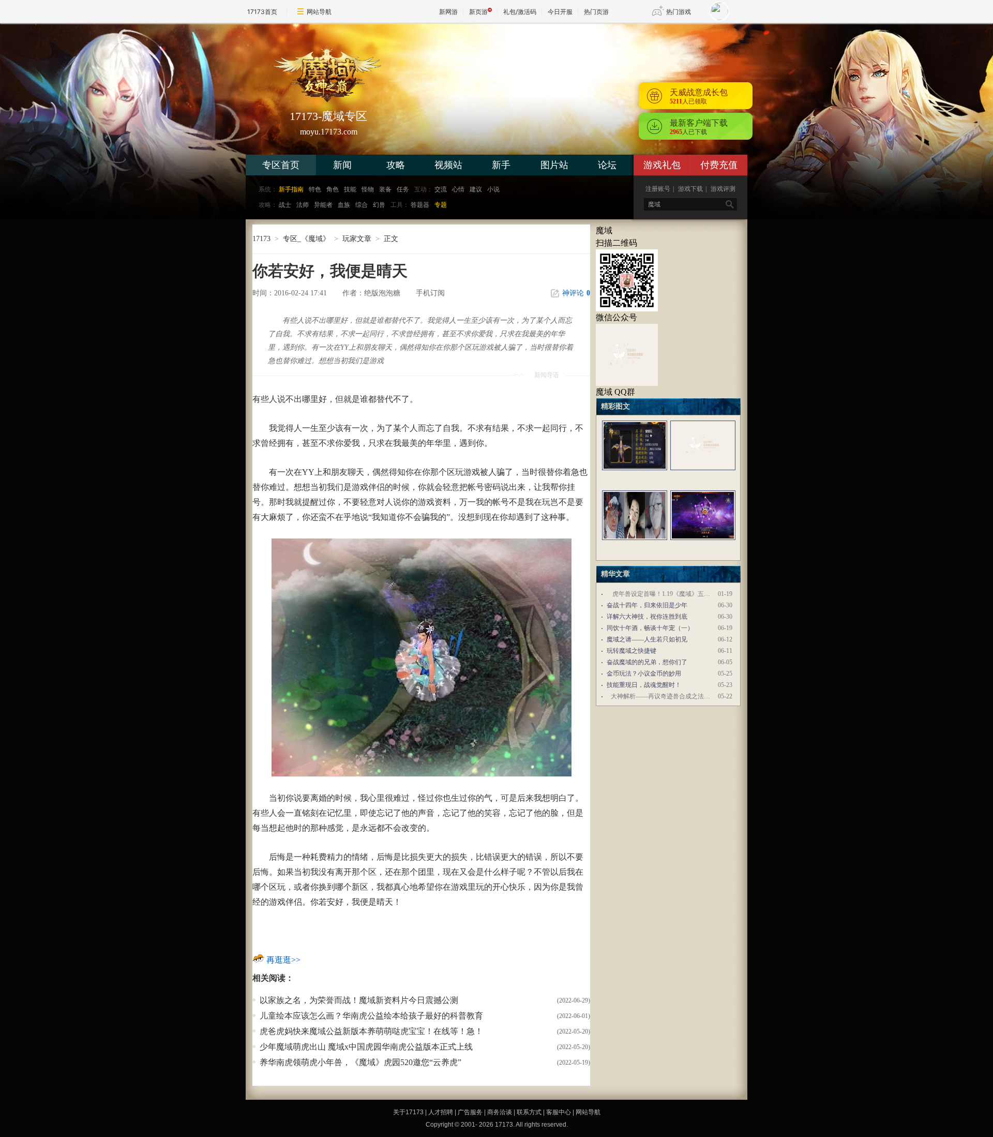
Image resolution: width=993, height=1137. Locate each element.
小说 (493, 189)
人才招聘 (440, 1112)
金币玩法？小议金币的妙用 (644, 673)
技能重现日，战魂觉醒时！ (644, 685)
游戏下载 (690, 188)
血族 (344, 204)
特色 (315, 189)
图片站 (554, 165)
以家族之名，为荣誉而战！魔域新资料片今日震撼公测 (359, 1000)
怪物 (368, 189)
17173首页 (262, 12)
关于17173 (408, 1112)
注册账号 (657, 188)
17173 (261, 239)
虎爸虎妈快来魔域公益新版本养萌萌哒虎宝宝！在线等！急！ (371, 1031)
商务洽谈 (499, 1112)
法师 (302, 204)
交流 (440, 189)
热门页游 (596, 12)
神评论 (576, 293)
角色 (332, 189)
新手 (501, 165)
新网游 (448, 12)
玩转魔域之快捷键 (631, 650)
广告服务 (470, 1112)
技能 (350, 189)
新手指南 (291, 189)
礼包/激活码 (519, 12)
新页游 (478, 12)
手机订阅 (430, 293)
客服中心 (558, 1112)
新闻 (342, 165)
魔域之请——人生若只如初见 (647, 639)
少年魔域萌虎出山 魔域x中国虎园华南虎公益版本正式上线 (366, 1046)
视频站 (448, 165)
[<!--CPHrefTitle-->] (634, 474)
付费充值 (719, 165)
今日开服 (560, 12)
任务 (403, 189)
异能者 (323, 204)
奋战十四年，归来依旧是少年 (647, 605)
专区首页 (280, 165)
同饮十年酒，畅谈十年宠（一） (650, 628)
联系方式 (529, 1112)
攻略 (395, 165)
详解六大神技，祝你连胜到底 (647, 616)
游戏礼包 (662, 165)
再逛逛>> (283, 959)
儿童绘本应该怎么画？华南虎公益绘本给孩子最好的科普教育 (371, 1015)
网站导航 (319, 12)
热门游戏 (678, 12)
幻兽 (379, 204)
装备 (385, 189)
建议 (476, 189)
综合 (361, 204)
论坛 (607, 165)
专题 (440, 204)
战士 (285, 204)
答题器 (420, 204)
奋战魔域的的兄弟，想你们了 (647, 662)
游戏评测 (723, 188)
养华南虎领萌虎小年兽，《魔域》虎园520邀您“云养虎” (360, 1062)
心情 (458, 189)
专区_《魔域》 (306, 239)
